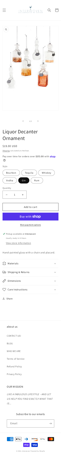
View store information (18, 243)
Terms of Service (16, 358)
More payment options (30, 224)
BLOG (10, 343)
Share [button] (9, 298)
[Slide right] (38, 121)
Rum (36, 180)
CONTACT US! (14, 335)
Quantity (7, 188)
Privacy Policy (14, 374)
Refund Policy (14, 366)
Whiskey (46, 172)
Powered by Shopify (37, 451)
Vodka (9, 180)
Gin (24, 180)
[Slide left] (23, 121)
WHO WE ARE (14, 351)
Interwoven (26, 451)
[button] (4, 10)
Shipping (6, 151)
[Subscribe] (50, 423)
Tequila (29, 172)
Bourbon (11, 172)
